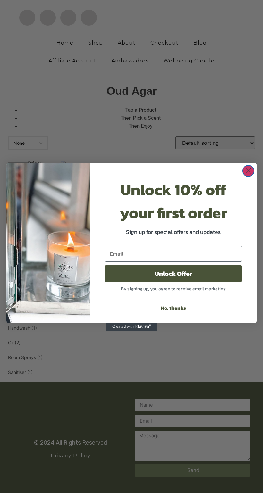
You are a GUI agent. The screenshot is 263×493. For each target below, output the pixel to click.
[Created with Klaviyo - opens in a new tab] (131, 327)
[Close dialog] (248, 171)
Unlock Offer (173, 273)
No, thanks (173, 308)
